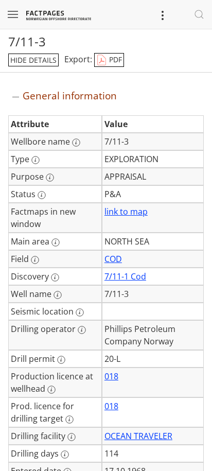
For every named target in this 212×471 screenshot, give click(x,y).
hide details (33, 60)
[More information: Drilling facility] (71, 437)
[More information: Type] (35, 160)
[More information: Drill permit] (61, 360)
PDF (114, 59)
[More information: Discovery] (55, 277)
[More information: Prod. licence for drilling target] (69, 419)
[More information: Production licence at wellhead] (51, 390)
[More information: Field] (35, 260)
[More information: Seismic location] (80, 312)
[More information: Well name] (58, 295)
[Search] (199, 14)
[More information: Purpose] (50, 177)
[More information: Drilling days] (65, 454)
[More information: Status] (42, 195)
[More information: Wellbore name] (76, 142)
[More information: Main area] (55, 242)
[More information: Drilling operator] (82, 330)
